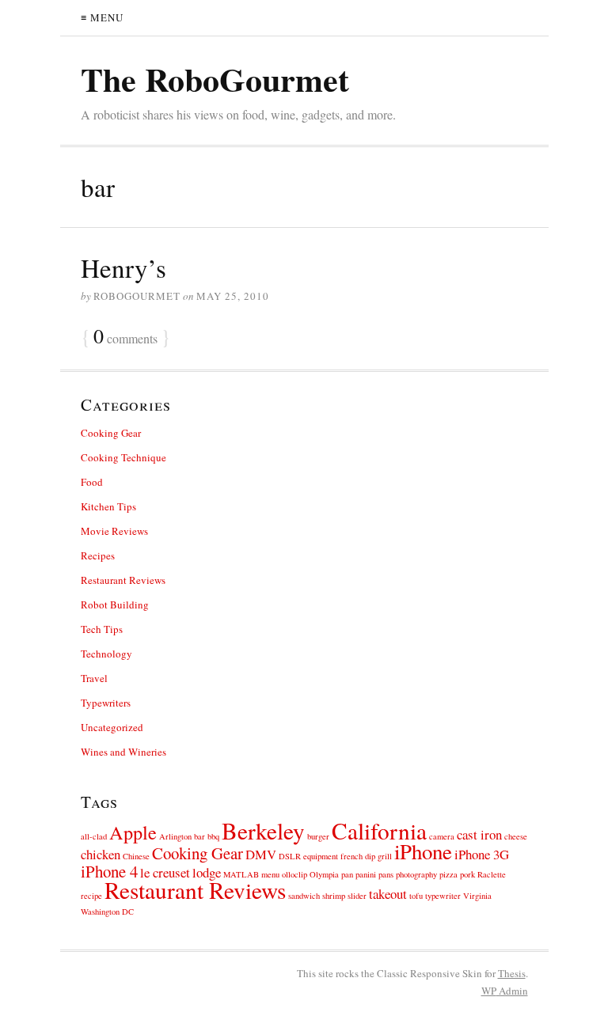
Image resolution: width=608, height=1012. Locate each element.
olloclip (294, 874)
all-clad (94, 836)
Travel (94, 678)
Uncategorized (112, 727)
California (379, 830)
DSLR (290, 856)
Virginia (477, 895)
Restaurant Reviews (123, 580)
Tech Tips (102, 629)
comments (125, 337)
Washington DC (107, 911)
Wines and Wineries (123, 752)
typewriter (443, 895)
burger (318, 836)
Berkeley (263, 830)
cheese (515, 836)
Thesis (512, 973)
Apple (133, 832)
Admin (504, 991)
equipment (320, 856)
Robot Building (115, 604)
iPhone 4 (109, 871)
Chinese (136, 856)
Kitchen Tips (108, 506)
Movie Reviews (114, 531)
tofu (416, 895)
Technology (106, 653)
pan (347, 874)
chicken (100, 854)
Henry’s (123, 267)
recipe (91, 895)
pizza (448, 874)
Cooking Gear (111, 433)
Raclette (491, 874)
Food (92, 482)
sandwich (304, 895)
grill (385, 856)
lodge (206, 872)
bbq (213, 836)
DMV (260, 854)
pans (385, 874)
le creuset (165, 872)
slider (357, 895)
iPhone (423, 851)
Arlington (175, 836)
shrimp (333, 895)
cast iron (479, 834)
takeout (388, 894)
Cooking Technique (123, 457)
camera (441, 836)
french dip (357, 856)
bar (199, 836)
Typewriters (106, 703)
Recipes (98, 555)
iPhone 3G (481, 854)
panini (365, 874)
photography (416, 874)
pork (467, 874)
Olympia (324, 874)
